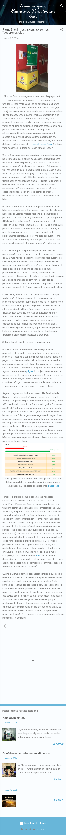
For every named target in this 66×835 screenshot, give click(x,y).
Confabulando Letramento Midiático (26, 753)
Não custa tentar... (14, 717)
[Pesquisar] (62, 6)
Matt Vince (41, 829)
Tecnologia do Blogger (35, 823)
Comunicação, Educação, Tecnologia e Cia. (33, 10)
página (29, 371)
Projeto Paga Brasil (42, 144)
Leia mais (58, 743)
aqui (38, 555)
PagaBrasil (53, 486)
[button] (62, 30)
